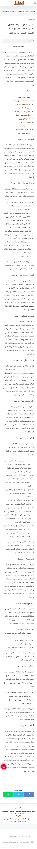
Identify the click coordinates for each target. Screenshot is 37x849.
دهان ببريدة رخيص (24, 97)
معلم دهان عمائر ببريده (23, 126)
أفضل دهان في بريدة (24, 119)
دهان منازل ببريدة (25, 122)
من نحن (20, 836)
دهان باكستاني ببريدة (24, 108)
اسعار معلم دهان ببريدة (23, 104)
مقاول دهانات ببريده (23, 130)
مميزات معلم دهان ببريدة (22, 101)
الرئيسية (28, 836)
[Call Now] (3, 766)
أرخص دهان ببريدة (24, 133)
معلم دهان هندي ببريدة (23, 112)
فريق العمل (12, 836)
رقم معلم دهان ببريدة (23, 115)
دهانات (30, 19)
